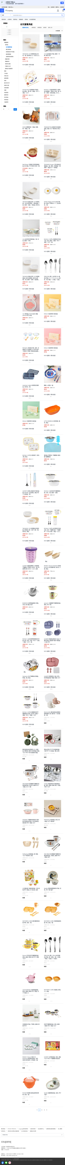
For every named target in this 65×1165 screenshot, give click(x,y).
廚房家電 (6, 78)
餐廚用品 (15, 19)
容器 (5, 90)
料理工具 (6, 76)
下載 (62, 3)
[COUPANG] (6, 1142)
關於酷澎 (3, 1128)
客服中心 (57, 7)
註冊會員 (53, 7)
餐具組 (26, 19)
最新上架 (50, 27)
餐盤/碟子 (7, 61)
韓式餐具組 (8, 49)
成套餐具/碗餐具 (9, 56)
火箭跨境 (9, 19)
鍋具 (5, 71)
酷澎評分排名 (26, 27)
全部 (3, 15)
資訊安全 (3, 1130)
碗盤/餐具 (7, 59)
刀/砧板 (6, 73)
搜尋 (15, 109)
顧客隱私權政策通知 (51, 1128)
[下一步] (50, 1110)
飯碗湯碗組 (8, 54)
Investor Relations (12, 1128)
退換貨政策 (32, 1128)
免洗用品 (6, 97)
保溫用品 (6, 92)
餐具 (5, 80)
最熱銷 (44, 27)
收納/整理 (6, 87)
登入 (49, 7)
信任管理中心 (41, 1128)
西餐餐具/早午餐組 (10, 52)
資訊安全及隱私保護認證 (13, 1130)
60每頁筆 (58, 31)
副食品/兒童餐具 (9, 68)
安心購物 (60, 1128)
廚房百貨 (6, 95)
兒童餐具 (6, 102)
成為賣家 (62, 7)
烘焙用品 (6, 99)
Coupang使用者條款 (23, 1128)
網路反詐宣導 (33, 1130)
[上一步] (33, 1110)
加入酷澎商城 (24, 1130)
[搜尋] (62, 15)
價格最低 (34, 27)
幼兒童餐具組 (32, 19)
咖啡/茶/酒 (6, 85)
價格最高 (39, 27)
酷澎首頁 (4, 19)
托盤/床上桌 (7, 66)
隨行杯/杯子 (7, 83)
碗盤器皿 (21, 19)
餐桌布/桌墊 (7, 64)
